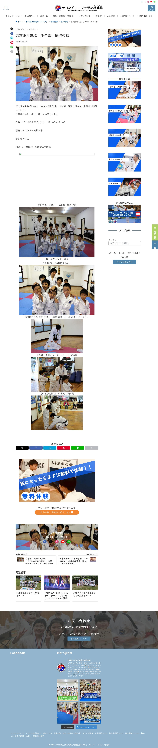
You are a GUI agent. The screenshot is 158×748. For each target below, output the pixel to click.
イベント (32, 29)
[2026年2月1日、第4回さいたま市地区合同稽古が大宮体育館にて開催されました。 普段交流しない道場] (67, 690)
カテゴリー (113, 240)
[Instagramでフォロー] (148, 2)
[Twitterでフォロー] (145, 2)
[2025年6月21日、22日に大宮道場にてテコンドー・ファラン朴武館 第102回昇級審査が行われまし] (90, 713)
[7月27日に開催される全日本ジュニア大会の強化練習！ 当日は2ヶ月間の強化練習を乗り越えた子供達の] (67, 713)
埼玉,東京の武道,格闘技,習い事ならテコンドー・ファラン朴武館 (85, 745)
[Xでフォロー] (51, 541)
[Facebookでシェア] (11, 33)
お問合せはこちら (125, 262)
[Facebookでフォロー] (142, 2)
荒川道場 (20, 29)
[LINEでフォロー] (154, 2)
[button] (11, 51)
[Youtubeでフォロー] (151, 2)
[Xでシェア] (11, 28)
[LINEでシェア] (11, 47)
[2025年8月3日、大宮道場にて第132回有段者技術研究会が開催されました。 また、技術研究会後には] (90, 690)
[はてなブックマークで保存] (11, 38)
